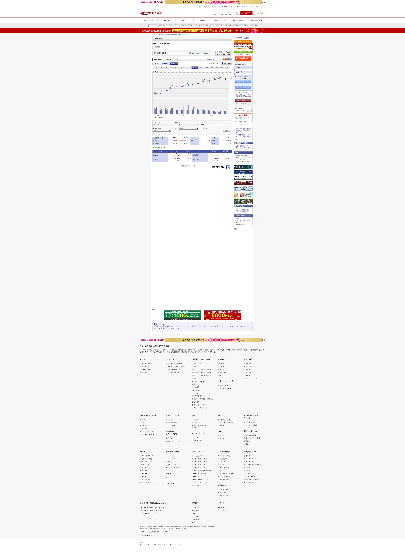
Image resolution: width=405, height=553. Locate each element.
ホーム (155, 35)
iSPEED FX (196, 476)
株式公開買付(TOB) (198, 396)
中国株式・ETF (223, 385)
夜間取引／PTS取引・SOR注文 (202, 399)
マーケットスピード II (199, 459)
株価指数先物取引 (250, 435)
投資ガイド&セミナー (173, 369)
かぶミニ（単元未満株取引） (202, 369)
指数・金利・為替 (224, 456)
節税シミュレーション (173, 441)
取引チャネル (196, 485)
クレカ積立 (247, 372)
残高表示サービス (172, 462)
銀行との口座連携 (146, 459)
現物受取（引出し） (198, 440)
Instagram (195, 507)
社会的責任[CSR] (249, 467)
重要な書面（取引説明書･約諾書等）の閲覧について (243, 131)
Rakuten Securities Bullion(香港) (150, 510)
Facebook (195, 519)
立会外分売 (195, 402)
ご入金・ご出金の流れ (242, 209)
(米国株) (157, 47)
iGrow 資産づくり (198, 456)
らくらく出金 (170, 459)
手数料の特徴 (196, 363)
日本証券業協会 (148, 526)
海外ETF (221, 375)
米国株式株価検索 (176, 35)
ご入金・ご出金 (145, 465)
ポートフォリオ (223, 479)
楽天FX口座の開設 (146, 369)
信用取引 (195, 378)
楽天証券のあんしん (172, 372)
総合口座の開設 (145, 366)
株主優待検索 (222, 459)
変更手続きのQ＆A (241, 155)
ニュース (221, 465)
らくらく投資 (170, 426)
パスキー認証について (242, 92)
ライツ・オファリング (199, 408)
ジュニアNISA (144, 428)
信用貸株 (195, 387)
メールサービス (145, 473)
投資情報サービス (146, 462)
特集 (219, 470)
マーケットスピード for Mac (201, 470)
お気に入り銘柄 (223, 476)
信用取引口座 (240, 218)
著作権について (176, 328)
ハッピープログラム (172, 467)
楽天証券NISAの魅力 (147, 434)
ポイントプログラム (146, 456)
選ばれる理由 (248, 363)
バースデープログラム (147, 482)
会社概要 (247, 456)
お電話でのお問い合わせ (243, 157)
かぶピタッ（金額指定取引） (202, 372)
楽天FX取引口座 (241, 224)
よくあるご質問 (240, 159)
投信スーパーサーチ (250, 378)
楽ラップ (169, 420)
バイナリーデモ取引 (250, 425)
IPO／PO (195, 393)
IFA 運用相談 (249, 473)
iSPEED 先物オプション (200, 479)
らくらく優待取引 (198, 381)
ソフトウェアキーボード (243, 76)
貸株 (193, 384)
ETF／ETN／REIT (198, 390)
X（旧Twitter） (197, 516)
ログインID (238, 67)
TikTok (194, 522)
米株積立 (221, 369)
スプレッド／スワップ (225, 423)
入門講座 (221, 426)
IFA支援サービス (249, 476)
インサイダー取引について (217, 326)
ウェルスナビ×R (171, 423)
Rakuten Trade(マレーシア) (149, 513)
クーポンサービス (146, 479)
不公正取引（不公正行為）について (238, 326)
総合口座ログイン (146, 363)
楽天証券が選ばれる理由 (174, 363)
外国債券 (195, 423)
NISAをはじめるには (147, 431)
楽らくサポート (223, 495)
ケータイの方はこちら (199, 482)
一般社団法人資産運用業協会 (208, 526)
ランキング (247, 375)
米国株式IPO (222, 372)
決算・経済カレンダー (225, 473)
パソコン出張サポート (242, 161)
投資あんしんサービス (173, 465)
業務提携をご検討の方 (251, 479)
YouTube (195, 510)
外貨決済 (143, 467)
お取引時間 (143, 470)
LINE (193, 513)
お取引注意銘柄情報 (242, 146)
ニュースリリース (250, 459)
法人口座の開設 (145, 372)
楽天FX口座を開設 (241, 104)
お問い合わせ (222, 492)
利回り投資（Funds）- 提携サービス (199, 426)
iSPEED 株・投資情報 (199, 473)
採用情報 (247, 470)
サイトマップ (248, 482)
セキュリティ (248, 462)
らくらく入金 (170, 456)
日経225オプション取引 (252, 438)
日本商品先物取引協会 (175, 526)
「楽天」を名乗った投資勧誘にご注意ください (168, 326)
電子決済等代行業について (253, 465)
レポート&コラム (223, 467)
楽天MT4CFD (222, 438)
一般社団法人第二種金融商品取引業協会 (190, 526)
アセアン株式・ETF (224, 388)
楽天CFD (221, 436)
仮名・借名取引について (161, 328)
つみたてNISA (144, 426)
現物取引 (195, 366)
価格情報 (195, 437)
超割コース (169, 478)
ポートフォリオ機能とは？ (242, 121)
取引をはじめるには (224, 420)
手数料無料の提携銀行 (242, 211)
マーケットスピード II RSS (201, 462)
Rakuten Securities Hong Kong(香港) (152, 507)
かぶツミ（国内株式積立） (201, 375)
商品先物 (247, 441)
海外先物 (247, 444)
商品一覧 (169, 438)
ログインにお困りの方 (242, 94)
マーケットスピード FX (200, 467)
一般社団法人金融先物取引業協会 (161, 526)
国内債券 (195, 420)
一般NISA (143, 423)
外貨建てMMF (248, 366)
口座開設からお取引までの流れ (176, 366)
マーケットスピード (198, 465)
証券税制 (143, 476)
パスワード (238, 72)
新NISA (142, 420)
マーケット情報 (164, 35)
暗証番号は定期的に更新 (243, 96)
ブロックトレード (198, 405)
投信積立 (247, 369)
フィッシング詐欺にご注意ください (196, 326)
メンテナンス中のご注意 (243, 148)
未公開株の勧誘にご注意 (243, 135)
